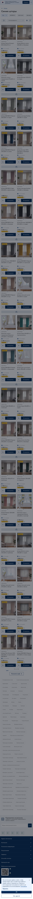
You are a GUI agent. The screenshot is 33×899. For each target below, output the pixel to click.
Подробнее (24, 886)
